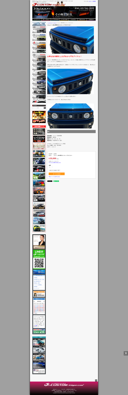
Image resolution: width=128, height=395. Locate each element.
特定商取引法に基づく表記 (39, 279)
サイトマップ (36, 288)
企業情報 (35, 277)
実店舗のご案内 (37, 283)
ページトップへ (96, 380)
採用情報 (35, 286)
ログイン (90, 1)
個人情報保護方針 (37, 281)
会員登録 (94, 1)
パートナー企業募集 (38, 284)
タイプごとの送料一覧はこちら (55, 162)
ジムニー (54, 22)
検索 (45, 108)
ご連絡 (36, 325)
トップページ (50, 22)
